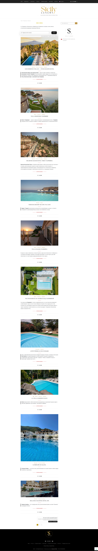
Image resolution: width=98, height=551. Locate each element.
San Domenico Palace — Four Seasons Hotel (39, 69)
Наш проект (51, 1)
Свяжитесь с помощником (53, 521)
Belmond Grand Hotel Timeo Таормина (39, 160)
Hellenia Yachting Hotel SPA (39, 500)
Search (76, 23)
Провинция (26, 1)
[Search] (76, 1)
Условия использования (52, 543)
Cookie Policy (51, 545)
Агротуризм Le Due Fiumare (39, 351)
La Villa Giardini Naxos (39, 398)
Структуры (32, 1)
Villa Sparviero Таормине (39, 116)
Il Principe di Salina (39, 465)
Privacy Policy (46, 545)
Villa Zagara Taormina (39, 249)
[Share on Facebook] (37, 83)
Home (22, 1)
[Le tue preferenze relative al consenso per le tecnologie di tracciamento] (96, 549)
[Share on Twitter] (38, 83)
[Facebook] (70, 1)
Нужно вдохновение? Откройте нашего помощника (49, 36)
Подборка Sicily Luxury (66, 543)
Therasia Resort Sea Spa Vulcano (39, 204)
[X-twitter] (51, 541)
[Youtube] (75, 1)
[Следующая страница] (41, 525)
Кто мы (37, 1)
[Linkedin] (49, 541)
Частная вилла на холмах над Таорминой (39, 298)
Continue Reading (39, 79)
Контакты (56, 1)
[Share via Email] (41, 83)
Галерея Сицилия (44, 1)
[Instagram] (47, 541)
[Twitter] (71, 1)
